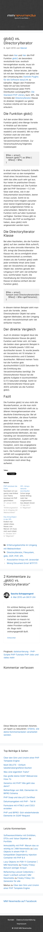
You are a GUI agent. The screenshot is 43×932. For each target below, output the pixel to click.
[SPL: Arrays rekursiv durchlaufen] (28, 497)
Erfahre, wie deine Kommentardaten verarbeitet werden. (21, 732)
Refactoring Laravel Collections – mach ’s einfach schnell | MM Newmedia (19, 875)
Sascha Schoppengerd (22, 594)
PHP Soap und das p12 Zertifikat (19, 797)
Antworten (11, 638)
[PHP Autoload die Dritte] (12, 499)
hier (16, 55)
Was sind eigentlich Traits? (16, 772)
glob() (15, 58)
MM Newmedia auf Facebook (20, 901)
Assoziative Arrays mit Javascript (23, 559)
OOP (11, 556)
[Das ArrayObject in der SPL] (12, 526)
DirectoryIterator (23, 98)
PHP (16, 556)
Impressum (21, 924)
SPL (22, 556)
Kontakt (11, 920)
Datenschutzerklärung (25, 920)
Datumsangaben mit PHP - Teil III (19, 801)
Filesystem (28, 552)
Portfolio (8, 841)
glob (6, 556)
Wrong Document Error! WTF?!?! (22, 563)
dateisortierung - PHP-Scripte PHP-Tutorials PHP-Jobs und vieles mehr (21, 654)
